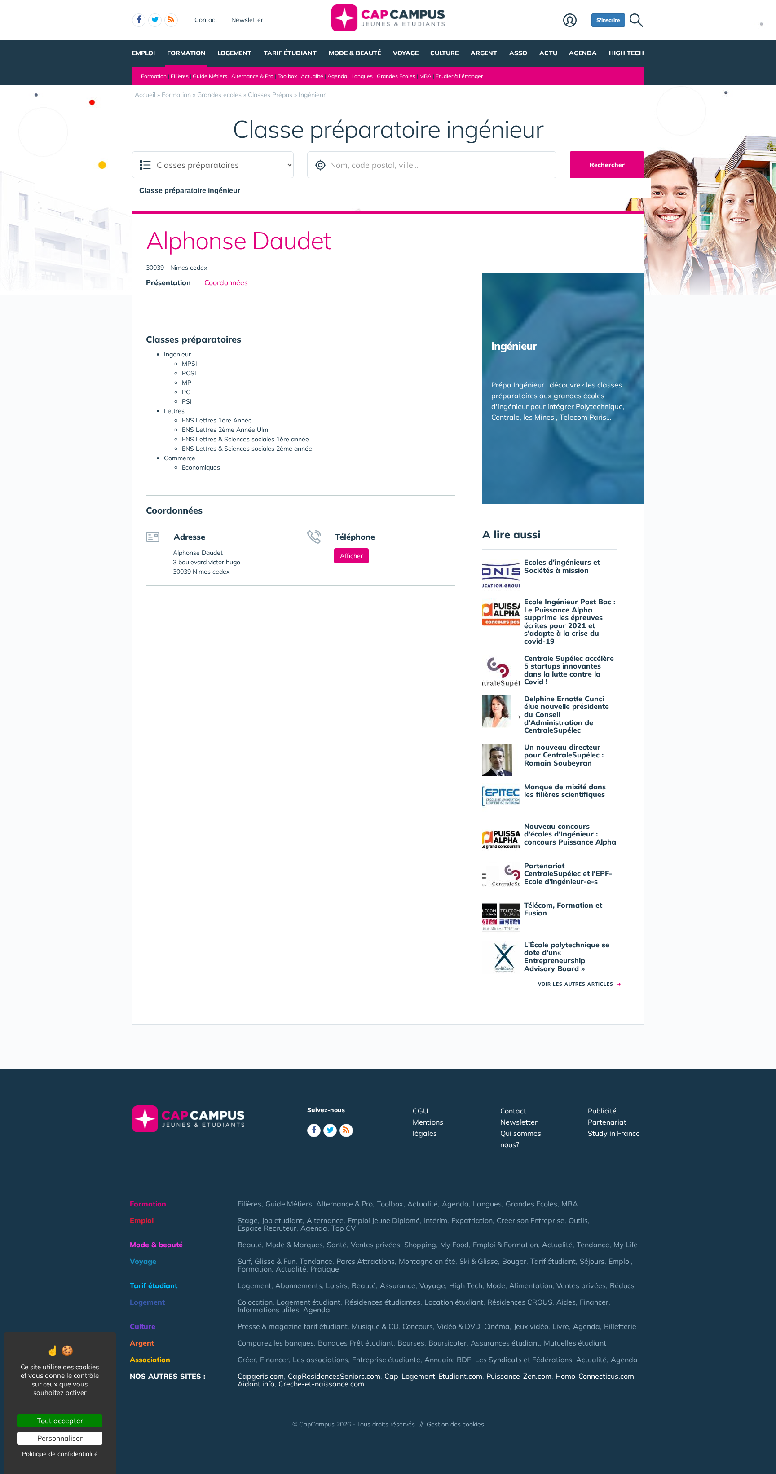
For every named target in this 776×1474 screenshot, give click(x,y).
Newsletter (247, 20)
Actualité (312, 76)
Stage (248, 1220)
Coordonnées (226, 282)
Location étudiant (453, 1302)
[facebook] (139, 20)
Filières (180, 76)
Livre (560, 1326)
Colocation (255, 1302)
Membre (575, 21)
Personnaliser (60, 1438)
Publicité (602, 1110)
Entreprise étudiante (386, 1359)
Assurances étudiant (505, 1342)
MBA (425, 76)
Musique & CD (375, 1326)
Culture (444, 53)
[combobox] (194, 190)
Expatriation (472, 1220)
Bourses (410, 1342)
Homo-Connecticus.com (595, 1376)
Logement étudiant (308, 1302)
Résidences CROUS (519, 1302)
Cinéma (497, 1326)
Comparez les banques (276, 1342)
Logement (234, 53)
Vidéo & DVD (458, 1326)
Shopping (420, 1244)
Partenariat (607, 1122)
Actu (548, 53)
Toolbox (287, 76)
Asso (518, 53)
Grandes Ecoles (396, 76)
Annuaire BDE (447, 1359)
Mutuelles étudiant (575, 1342)
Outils (578, 1220)
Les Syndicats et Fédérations (523, 1359)
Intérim (435, 1220)
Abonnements (298, 1285)
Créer (247, 1359)
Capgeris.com (261, 1376)
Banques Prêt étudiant (355, 1342)
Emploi (143, 53)
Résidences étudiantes (382, 1302)
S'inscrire (608, 20)
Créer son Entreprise (530, 1220)
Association (150, 1359)
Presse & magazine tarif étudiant (293, 1326)
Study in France (614, 1133)
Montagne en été (427, 1261)
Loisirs (337, 1285)
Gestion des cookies (455, 1424)
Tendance (593, 1244)
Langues (362, 76)
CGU (420, 1110)
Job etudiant (282, 1220)
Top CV (343, 1227)
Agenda (583, 53)
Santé (337, 1244)
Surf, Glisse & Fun (266, 1261)
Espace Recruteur (267, 1227)
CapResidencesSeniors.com (334, 1376)
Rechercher (607, 165)
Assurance (397, 1285)
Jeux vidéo (531, 1326)
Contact (205, 20)
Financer (594, 1302)
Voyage (406, 53)
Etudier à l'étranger (459, 76)
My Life (625, 1244)
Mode (495, 1285)
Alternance (325, 1220)
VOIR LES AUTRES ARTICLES (579, 984)
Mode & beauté (355, 53)
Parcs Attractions (365, 1261)
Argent (484, 53)
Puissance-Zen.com (518, 1376)
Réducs (622, 1285)
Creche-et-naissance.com (321, 1383)
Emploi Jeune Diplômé (384, 1220)
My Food (454, 1244)
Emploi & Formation (505, 1244)
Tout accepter (60, 1420)
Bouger (514, 1261)
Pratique (324, 1268)
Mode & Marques (294, 1244)
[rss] (171, 20)
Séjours (592, 1261)
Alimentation (530, 1285)
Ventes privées (375, 1244)
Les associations (320, 1359)
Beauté (250, 1244)
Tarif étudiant (290, 53)
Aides (566, 1302)
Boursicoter (447, 1342)
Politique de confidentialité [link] (60, 1454)
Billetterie (620, 1326)
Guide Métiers (210, 76)
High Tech (626, 53)
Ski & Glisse (478, 1261)
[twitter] (155, 20)
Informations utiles (268, 1309)
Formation (186, 53)
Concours (417, 1326)
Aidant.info (256, 1383)
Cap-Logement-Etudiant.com (433, 1376)
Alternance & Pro (252, 76)
